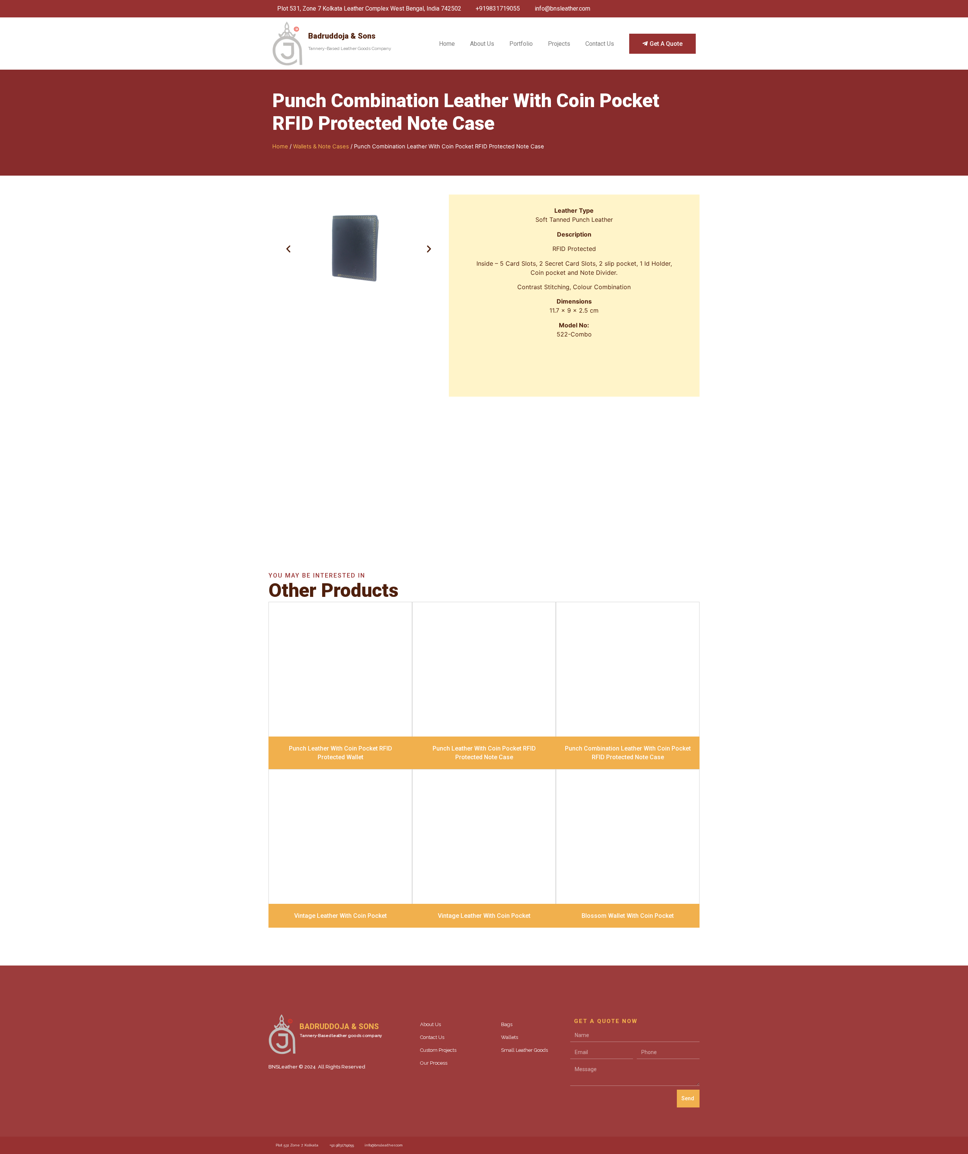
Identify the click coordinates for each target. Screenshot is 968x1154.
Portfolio (521, 43)
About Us (482, 43)
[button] (288, 248)
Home (447, 43)
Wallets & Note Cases (321, 146)
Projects (559, 43)
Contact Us (599, 43)
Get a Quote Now (484, 498)
